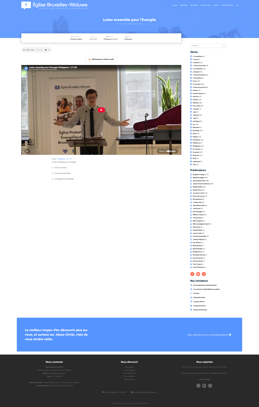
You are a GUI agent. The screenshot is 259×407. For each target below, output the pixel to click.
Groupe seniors (199, 301)
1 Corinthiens (197, 56)
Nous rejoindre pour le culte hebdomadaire (208, 334)
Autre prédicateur (199, 181)
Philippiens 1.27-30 (110, 39)
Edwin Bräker (197, 230)
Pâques (195, 137)
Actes (195, 81)
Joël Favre (196, 208)
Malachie (196, 127)
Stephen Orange (199, 174)
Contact (216, 5)
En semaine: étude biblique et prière (206, 289)
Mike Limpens (198, 221)
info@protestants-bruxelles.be (144, 392)
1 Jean (195, 59)
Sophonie (196, 161)
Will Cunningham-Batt (201, 224)
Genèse (195, 100)
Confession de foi (199, 87)
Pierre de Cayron (199, 196)
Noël (194, 133)
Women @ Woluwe (200, 310)
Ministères (194, 5)
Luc (194, 124)
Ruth (194, 158)
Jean (194, 112)
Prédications (205, 5)
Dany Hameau (198, 258)
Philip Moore (197, 252)
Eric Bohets (197, 242)
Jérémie (196, 115)
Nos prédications (129, 373)
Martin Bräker (198, 249)
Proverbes (196, 149)
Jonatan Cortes (198, 193)
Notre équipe (129, 370)
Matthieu (196, 130)
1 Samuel (196, 62)
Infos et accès (204, 379)
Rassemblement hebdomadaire (205, 285)
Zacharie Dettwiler (199, 236)
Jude (194, 118)
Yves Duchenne (198, 267)
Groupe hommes (199, 306)
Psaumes (196, 152)
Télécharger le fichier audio (102, 59)
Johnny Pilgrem (198, 239)
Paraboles (196, 140)
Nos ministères (129, 376)
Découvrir (183, 5)
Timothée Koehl (199, 205)
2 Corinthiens (197, 69)
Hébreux (196, 103)
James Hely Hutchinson (201, 184)
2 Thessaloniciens (199, 75)
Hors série (196, 106)
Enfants (196, 293)
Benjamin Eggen (76, 39)
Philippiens (128, 39)
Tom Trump (197, 264)
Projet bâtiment (228, 5)
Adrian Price (197, 190)
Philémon (196, 143)
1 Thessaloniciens (199, 65)
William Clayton (198, 215)
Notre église (129, 367)
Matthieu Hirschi (199, 255)
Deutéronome (198, 93)
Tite (194, 164)
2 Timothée (197, 78)
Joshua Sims (197, 202)
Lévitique (196, 121)
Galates (196, 96)
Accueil (174, 5)
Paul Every (196, 227)
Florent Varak (198, 261)
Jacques (196, 109)
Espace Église (129, 379)
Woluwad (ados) (199, 297)
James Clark (197, 233)
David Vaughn (198, 212)
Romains (196, 155)
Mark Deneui (197, 245)
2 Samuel (196, 72)
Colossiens (197, 84)
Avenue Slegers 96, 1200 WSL (115, 392)
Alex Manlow (197, 199)
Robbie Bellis (197, 187)
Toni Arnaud (197, 218)
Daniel (195, 90)
